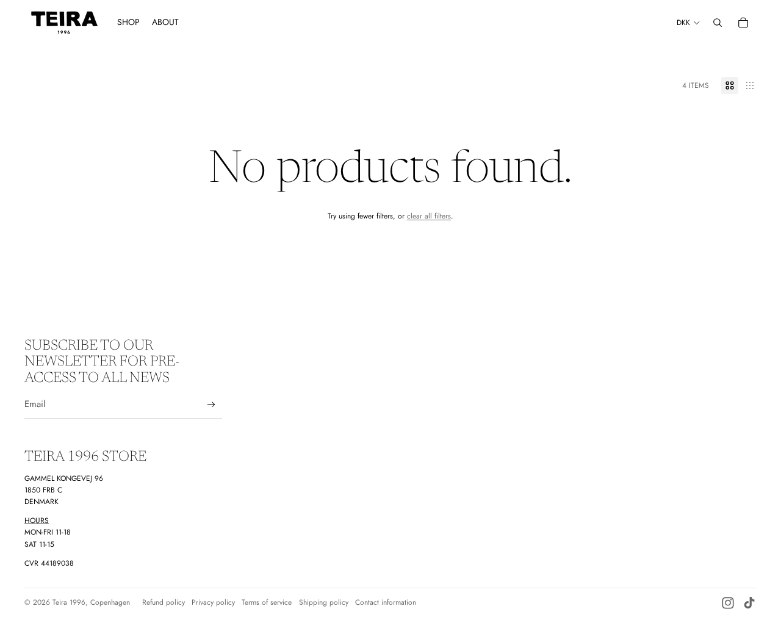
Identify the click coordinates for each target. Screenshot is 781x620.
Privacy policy (213, 602)
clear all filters (429, 216)
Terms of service (267, 602)
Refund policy (163, 602)
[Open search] (717, 22)
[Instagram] (728, 603)
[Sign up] (211, 405)
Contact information (385, 602)
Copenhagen (110, 602)
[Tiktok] (749, 603)
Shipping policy (323, 602)
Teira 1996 (68, 602)
